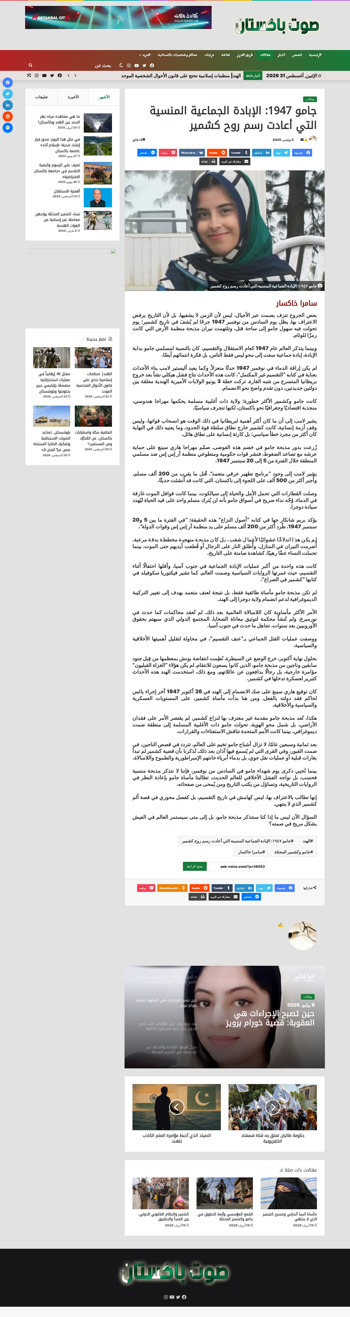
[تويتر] (8, 94)
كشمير (297, 55)
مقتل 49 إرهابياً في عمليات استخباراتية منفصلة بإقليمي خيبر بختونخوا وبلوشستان (53, 382)
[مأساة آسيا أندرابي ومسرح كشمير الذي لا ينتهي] (289, 1193)
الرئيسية (315, 55)
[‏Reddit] (8, 116)
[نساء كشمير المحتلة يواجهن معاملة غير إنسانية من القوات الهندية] (98, 220)
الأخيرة (73, 96)
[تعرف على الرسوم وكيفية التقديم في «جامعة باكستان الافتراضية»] (98, 173)
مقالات (265, 55)
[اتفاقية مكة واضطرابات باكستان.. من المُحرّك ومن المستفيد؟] (93, 416)
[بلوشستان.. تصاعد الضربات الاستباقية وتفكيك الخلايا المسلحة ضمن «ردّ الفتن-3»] (51, 416)
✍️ (306, 140)
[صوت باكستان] (277, 25)
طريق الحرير (245, 55)
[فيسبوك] (8, 82)
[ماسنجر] (8, 128)
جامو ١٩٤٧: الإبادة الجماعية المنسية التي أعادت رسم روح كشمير (236, 840)
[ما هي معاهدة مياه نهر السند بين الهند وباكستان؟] (98, 123)
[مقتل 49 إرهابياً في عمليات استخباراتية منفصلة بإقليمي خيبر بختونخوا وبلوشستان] (51, 357)
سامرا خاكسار (250, 851)
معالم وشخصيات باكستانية (177, 55)
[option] (225, 1017)
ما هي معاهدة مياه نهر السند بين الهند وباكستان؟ (59, 119)
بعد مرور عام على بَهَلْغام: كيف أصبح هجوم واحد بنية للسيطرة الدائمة (262, 1018)
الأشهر (104, 96)
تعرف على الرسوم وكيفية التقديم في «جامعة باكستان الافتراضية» (57, 171)
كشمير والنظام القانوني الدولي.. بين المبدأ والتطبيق (163, 1217)
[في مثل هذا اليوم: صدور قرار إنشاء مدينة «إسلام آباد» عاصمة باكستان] (98, 145)
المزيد (146, 55)
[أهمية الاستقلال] (98, 197)
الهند (306, 840)
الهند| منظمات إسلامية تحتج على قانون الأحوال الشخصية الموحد (94, 382)
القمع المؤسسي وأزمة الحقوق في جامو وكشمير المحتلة (225, 1217)
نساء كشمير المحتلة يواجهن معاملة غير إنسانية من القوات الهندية (57, 220)
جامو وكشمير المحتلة (292, 851)
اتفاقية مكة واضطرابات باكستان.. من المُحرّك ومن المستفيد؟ (93, 438)
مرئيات (209, 55)
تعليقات (41, 96)
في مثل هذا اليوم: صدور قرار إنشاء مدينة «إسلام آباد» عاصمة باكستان (57, 145)
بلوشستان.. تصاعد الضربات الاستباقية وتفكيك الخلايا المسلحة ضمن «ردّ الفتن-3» (51, 441)
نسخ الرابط (195, 866)
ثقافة (225, 55)
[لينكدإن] (8, 105)
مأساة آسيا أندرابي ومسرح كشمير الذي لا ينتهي (290, 1217)
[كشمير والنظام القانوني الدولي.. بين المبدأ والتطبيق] (160, 1193)
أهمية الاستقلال (67, 191)
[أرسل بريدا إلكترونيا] (302, 140)
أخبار (281, 55)
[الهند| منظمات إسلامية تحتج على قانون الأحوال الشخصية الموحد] (93, 357)
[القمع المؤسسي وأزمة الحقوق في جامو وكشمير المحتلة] (225, 1193)
